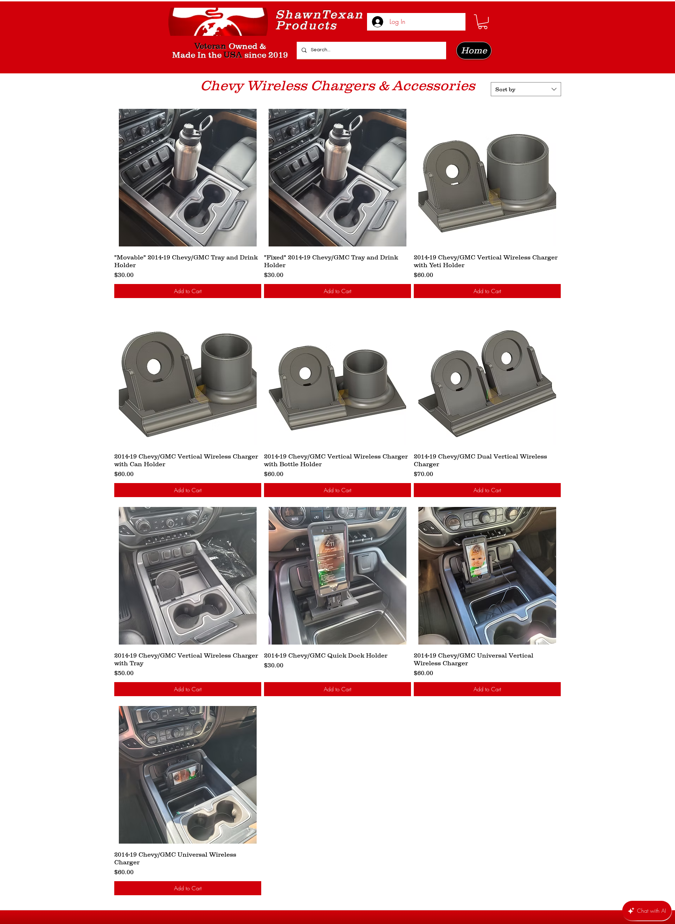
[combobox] (526, 89)
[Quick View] (187, 177)
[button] (482, 21)
